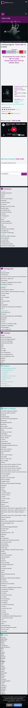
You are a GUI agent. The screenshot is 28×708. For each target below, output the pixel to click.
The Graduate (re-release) (7, 289)
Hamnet (3, 462)
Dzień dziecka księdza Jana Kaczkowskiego (11, 316)
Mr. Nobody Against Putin (7, 523)
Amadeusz (3, 415)
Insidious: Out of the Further (8, 206)
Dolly (2, 225)
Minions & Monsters (6, 517)
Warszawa (3, 687)
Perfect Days (4, 547)
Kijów (2, 346)
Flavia (2, 219)
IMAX (2, 345)
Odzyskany (3, 227)
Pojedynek (3, 553)
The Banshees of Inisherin (7, 589)
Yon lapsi (3, 295)
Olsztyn (3, 666)
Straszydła (3, 579)
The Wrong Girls (5, 216)
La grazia (3, 496)
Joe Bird (13, 104)
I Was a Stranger (5, 297)
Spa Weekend (4, 305)
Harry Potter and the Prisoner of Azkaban (11, 468)
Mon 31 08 (24, 51)
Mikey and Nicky (5, 506)
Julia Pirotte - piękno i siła (7, 278)
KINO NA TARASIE (5, 479)
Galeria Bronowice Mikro (7, 343)
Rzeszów (3, 676)
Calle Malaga (4, 434)
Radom (2, 671)
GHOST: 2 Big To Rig (6, 458)
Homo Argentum (5, 238)
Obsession (3, 530)
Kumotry (3, 487)
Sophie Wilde (7, 104)
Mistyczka (3, 319)
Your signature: (5, 173)
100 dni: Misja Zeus (5, 312)
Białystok (3, 637)
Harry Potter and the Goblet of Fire (9, 466)
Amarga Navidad (5, 273)
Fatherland (3, 447)
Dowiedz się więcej (15, 701)
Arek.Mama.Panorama (6, 193)
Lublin (2, 663)
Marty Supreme (5, 502)
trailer (24, 41)
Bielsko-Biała (4, 639)
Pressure (3, 321)
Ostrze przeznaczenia (6, 542)
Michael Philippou (17, 21)
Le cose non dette (5, 498)
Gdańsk (3, 652)
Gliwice (2, 655)
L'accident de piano (6, 493)
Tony (2, 308)
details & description (17, 41)
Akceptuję (17, 705)
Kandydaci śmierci (5, 242)
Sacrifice (3, 195)
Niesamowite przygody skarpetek (9, 527)
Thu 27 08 (10, 51)
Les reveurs (3, 204)
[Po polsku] (26, 1)
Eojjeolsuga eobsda (6, 443)
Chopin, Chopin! (5, 437)
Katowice (3, 658)
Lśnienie (3, 500)
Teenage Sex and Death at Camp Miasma (11, 306)
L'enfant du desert (5, 202)
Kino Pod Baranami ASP (7, 354)
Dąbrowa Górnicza (5, 647)
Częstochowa (4, 645)
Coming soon (8, 269)
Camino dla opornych (6, 435)
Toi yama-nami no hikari (7, 243)
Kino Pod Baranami (5, 352)
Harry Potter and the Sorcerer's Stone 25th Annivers (14, 276)
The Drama (3, 593)
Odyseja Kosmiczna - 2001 (7, 532)
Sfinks (2, 362)
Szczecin (3, 682)
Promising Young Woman (7, 564)
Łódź (2, 665)
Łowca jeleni (4, 631)
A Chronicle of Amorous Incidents (9, 411)
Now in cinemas (9, 409)
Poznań (3, 669)
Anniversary (3, 420)
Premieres (7, 189)
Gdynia (2, 653)
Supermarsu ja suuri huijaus (7, 229)
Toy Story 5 (4, 621)
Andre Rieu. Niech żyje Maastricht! (9, 418)
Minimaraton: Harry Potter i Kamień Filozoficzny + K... (14, 510)
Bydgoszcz (3, 640)
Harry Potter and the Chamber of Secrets (11, 464)
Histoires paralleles (5, 221)
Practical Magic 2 (5, 327)
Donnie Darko (4, 441)
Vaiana (2, 623)
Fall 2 (2, 303)
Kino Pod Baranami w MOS (7, 356)
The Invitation (4, 600)
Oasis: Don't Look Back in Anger (9, 323)
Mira (2, 299)
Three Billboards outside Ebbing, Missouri (11, 616)
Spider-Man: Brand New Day (9, 368)
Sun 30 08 (21, 51)
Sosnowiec (3, 679)
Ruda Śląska (4, 673)
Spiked (2, 576)
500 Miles (3, 287)
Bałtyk (2, 430)
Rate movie (8, 111)
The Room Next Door (6, 608)
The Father (3, 597)
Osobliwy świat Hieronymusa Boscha (10, 540)
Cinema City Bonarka (6, 337)
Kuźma (2, 489)
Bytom (2, 642)
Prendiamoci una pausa (6, 284)
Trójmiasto (3, 685)
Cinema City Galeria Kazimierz (8, 339)
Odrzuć (9, 705)
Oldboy (2, 536)
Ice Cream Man (4, 240)
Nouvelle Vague (5, 208)
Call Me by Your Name (6, 432)
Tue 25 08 (3, 51)
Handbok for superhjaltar (7, 325)
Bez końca (3, 314)
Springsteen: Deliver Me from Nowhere (10, 578)
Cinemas (6, 333)
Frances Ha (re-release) (6, 198)
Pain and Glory (4, 544)
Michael (3, 504)
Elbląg (2, 648)
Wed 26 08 (7, 51)
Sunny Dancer (4, 280)
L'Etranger (3, 491)
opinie (1, 42)
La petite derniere (5, 301)
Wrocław (3, 690)
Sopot (2, 677)
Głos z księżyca (4, 460)
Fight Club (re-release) (6, 449)
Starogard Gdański (5, 681)
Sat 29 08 (17, 51)
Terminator (3, 585)
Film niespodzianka (5, 451)
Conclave (3, 439)
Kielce (2, 660)
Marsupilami (4, 318)
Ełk (1, 650)
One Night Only (4, 230)
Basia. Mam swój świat (6, 428)
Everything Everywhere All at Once (9, 445)
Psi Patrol (4, 374)
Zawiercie (3, 693)
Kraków (3, 661)
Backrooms (3, 424)
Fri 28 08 (14, 51)
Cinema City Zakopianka (7, 341)
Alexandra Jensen (20, 104)
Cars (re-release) (5, 293)
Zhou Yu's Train (5, 629)
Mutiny (2, 197)
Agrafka (3, 335)
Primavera (3, 214)
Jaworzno (3, 656)
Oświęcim (3, 668)
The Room (3, 606)
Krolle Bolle (3, 200)
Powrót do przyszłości (6, 555)
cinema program (8, 41)
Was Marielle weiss (5, 210)
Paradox (3, 360)
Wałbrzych (3, 689)
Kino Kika (3, 348)
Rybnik (2, 674)
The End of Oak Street (6, 223)
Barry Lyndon (4, 426)
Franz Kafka (4, 456)
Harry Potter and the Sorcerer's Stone (10, 470)
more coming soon (6, 329)
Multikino (3, 358)
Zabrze (2, 692)
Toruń (2, 684)
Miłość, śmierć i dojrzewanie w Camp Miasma (12, 521)
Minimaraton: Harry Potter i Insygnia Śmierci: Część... (14, 508)
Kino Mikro (3, 350)
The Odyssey (5, 372)
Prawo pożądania (5, 557)
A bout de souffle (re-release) (8, 236)
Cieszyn (3, 644)
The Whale (3, 612)
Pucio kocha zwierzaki (6, 212)
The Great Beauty (5, 599)
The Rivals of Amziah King (7, 232)
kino (9, 2)
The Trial (3, 610)
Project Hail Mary (5, 562)
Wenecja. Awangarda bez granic (9, 627)
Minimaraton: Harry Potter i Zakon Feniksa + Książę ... (14, 515)
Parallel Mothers (5, 546)
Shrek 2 (2, 572)
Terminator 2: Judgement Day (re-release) (11, 282)
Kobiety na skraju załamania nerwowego (11, 483)
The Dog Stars (4, 274)
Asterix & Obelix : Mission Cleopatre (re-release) (12, 291)
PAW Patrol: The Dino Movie (8, 245)
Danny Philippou (10, 21)
